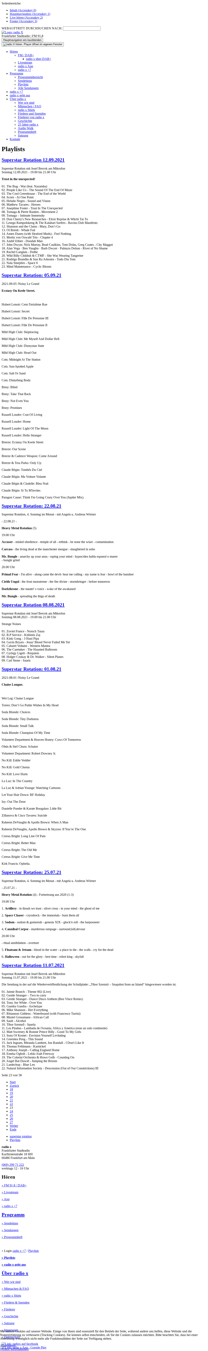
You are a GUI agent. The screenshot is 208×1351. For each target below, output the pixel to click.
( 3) (23, 21)
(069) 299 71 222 (13, 1164)
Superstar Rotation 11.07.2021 (33, 965)
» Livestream (10, 1192)
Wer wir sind (26, 102)
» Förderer (8, 1309)
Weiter (14, 1126)
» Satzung (8, 1323)
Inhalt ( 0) (23, 10)
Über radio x (18, 99)
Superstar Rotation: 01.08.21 (31, 669)
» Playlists (8, 1257)
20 (11, 1096)
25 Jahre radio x (28, 124)
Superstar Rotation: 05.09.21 (31, 275)
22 (11, 1104)
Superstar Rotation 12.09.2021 (33, 159)
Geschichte (25, 121)
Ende (13, 1129)
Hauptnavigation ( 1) (30, 14)
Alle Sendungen (28, 88)
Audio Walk (26, 128)
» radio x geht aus (14, 1264)
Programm (16, 73)
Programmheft (27, 132)
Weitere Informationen (14, 1349)
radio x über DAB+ (38, 59)
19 (11, 1093)
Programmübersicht (30, 77)
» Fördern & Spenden (15, 1302)
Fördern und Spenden (32, 113)
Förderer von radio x (31, 117)
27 (11, 1122)
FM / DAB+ (26, 55)
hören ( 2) (26, 17)
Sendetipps (25, 80)
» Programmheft (12, 1237)
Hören (14, 51)
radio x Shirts (26, 110)
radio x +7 (24, 70)
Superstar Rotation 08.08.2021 (33, 604)
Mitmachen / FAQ (29, 106)
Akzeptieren (8, 1345)
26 (11, 1118)
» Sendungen (10, 1230)
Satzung (23, 135)
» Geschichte (10, 1316)
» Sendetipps (10, 1223)
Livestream (25, 62)
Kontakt (15, 139)
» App (6, 1199)
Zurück (14, 1085)
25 (11, 1115)
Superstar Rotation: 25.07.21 (31, 872)
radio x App (25, 66)
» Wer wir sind (11, 1282)
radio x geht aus (20, 95)
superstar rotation (21, 1136)
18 (11, 1089)
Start (13, 1082)
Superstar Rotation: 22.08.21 (31, 506)
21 (11, 1100)
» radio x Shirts (11, 1295)
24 (11, 1111)
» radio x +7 (9, 1206)
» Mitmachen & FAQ (15, 1288)
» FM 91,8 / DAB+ (14, 1185)
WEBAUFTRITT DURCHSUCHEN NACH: (32, 28)
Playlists (23, 84)
